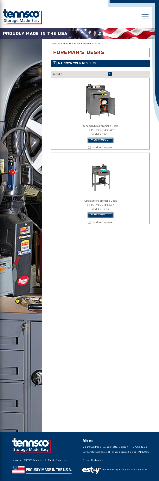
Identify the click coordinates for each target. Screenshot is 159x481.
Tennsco (55, 43)
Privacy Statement (93, 460)
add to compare (102, 147)
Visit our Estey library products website (124, 469)
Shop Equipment (71, 43)
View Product (100, 139)
